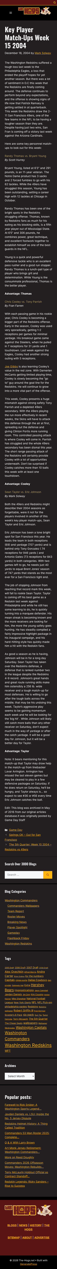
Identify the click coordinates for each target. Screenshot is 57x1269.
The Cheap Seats (13, 1023)
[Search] (47, 875)
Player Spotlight (17, 927)
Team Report (15, 911)
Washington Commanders (21, 900)
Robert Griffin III (23, 1010)
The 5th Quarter (38, 1018)
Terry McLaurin (20, 1019)
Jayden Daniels (13, 994)
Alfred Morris (30, 972)
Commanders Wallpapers (23, 905)
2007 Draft (32, 967)
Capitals (10, 980)
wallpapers (30, 1023)
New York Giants (22, 1002)
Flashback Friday (18, 938)
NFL (34, 1002)
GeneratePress (28, 1264)
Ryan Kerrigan (39, 1011)
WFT (8, 1050)
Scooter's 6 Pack (13, 1015)
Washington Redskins (18, 943)
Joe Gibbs (11, 366)
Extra (27, 985)
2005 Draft (9, 968)
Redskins (33, 1006)
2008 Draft (43, 968)
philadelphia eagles (16, 1006)
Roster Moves (16, 916)
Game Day (15, 829)
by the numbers (34, 976)
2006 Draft (20, 967)
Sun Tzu (38, 1015)
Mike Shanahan (19, 998)
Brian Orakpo (19, 976)
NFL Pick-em (44, 1002)
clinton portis (21, 980)
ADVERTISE (41, 1237)
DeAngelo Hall (18, 985)
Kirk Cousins (37, 994)
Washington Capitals (31, 1027)
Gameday (13, 932)
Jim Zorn (26, 994)
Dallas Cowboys (37, 980)
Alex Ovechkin (14, 971)
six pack (28, 1014)
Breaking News (17, 922)
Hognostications (24, 990)
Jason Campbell (41, 990)
